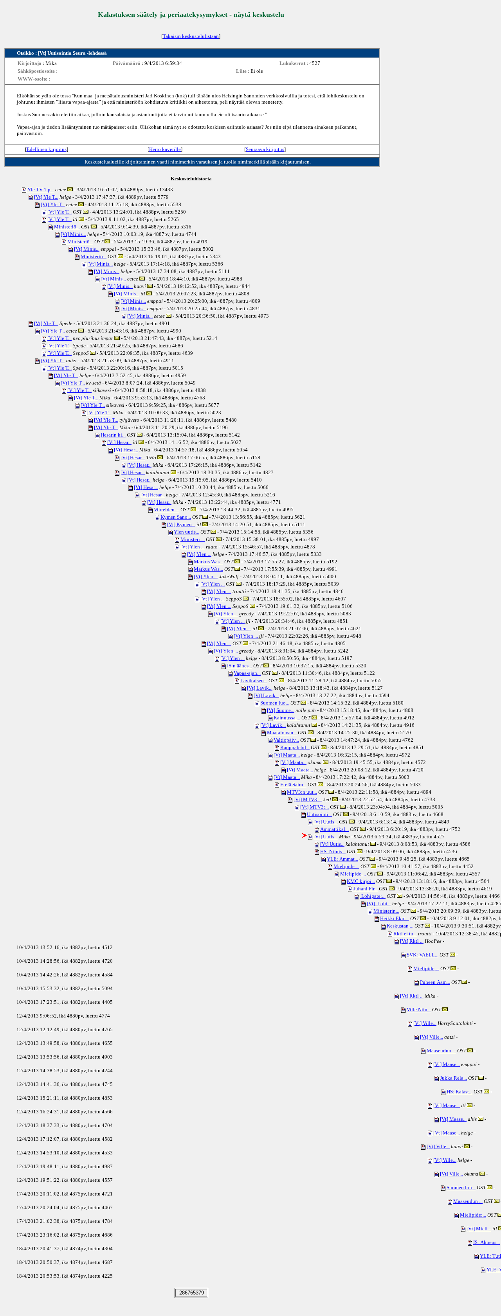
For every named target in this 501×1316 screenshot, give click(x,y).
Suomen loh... (461, 1187)
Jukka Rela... (453, 1078)
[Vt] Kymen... (181, 524)
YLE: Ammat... (342, 859)
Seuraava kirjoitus (265, 149)
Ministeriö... (67, 227)
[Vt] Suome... (280, 710)
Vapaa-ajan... (247, 673)
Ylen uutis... (186, 532)
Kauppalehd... (295, 747)
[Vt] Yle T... (46, 197)
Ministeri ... (192, 539)
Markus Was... (208, 562)
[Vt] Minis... (73, 234)
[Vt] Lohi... (379, 903)
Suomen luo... (274, 703)
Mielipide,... (426, 968)
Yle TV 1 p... (40, 189)
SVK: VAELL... (422, 955)
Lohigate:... (373, 896)
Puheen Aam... (435, 982)
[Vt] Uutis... (326, 822)
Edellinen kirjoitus (47, 149)
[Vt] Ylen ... (192, 547)
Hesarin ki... (113, 435)
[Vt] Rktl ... (412, 941)
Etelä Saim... (293, 784)
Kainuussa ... (287, 718)
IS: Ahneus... (486, 1242)
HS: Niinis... (333, 851)
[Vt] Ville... (424, 1023)
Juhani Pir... (365, 889)
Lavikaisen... (253, 680)
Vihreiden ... (166, 509)
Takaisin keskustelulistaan (191, 36)
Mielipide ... (346, 866)
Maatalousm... (282, 732)
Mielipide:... (473, 1215)
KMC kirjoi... (361, 881)
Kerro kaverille (165, 149)
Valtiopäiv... (286, 740)
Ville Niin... (419, 1009)
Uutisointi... (319, 814)
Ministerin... (386, 911)
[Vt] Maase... (446, 1064)
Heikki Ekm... (394, 918)
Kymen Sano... (175, 517)
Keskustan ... (400, 926)
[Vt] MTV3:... (308, 799)
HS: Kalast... (459, 1092)
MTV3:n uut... (302, 792)
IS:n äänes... (239, 666)
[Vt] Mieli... (479, 1229)
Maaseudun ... (441, 1051)
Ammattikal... (334, 829)
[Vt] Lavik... (259, 688)
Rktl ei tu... (405, 934)
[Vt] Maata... (287, 755)
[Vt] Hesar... (119, 442)
